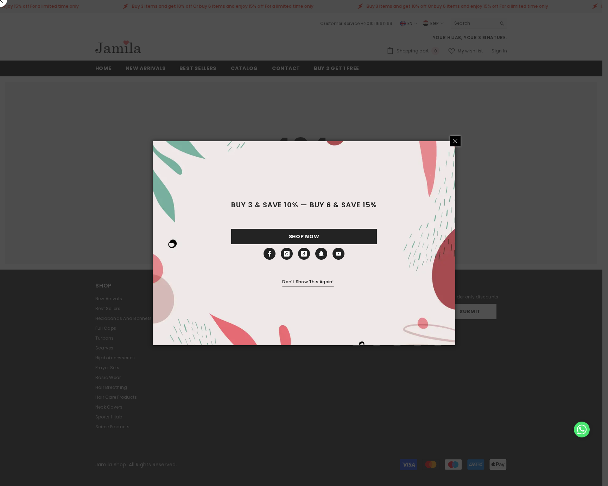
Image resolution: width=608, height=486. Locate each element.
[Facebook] (270, 254)
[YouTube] (338, 254)
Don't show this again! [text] (308, 282)
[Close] (455, 141)
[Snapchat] (321, 254)
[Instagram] (287, 254)
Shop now (304, 236)
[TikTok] (304, 254)
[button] (582, 429)
